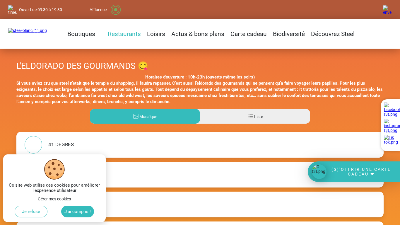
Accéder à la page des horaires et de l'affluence (50, 2)
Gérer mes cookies (54, 199)
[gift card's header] (354, 171)
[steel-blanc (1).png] (27, 34)
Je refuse (31, 211)
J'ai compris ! (77, 211)
